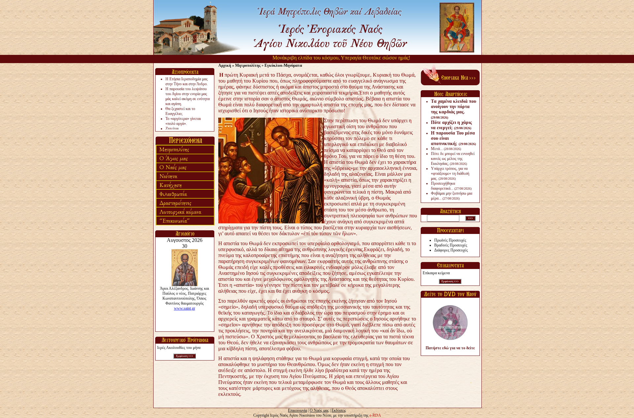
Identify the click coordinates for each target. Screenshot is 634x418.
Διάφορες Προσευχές (451, 250)
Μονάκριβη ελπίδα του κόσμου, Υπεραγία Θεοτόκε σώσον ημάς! (332, 57)
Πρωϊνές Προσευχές (450, 240)
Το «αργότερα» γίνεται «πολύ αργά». (183, 121)
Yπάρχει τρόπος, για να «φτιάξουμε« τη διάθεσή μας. (450, 173)
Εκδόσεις (339, 410)
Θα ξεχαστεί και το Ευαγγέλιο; (180, 111)
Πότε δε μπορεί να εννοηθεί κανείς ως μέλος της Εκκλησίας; (453, 158)
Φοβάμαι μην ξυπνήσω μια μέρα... (451, 196)
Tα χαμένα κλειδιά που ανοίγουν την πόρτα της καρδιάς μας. (453, 109)
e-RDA (375, 415)
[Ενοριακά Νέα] (450, 84)
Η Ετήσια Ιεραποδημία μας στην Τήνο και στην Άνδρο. (186, 81)
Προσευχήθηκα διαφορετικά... (451, 186)
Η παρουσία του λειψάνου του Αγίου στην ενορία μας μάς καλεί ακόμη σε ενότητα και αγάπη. (187, 96)
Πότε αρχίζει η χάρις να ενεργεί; (451, 125)
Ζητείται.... (174, 128)
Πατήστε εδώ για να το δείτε (450, 348)
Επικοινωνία (297, 410)
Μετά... (446, 148)
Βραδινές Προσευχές (450, 245)
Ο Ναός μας (319, 410)
